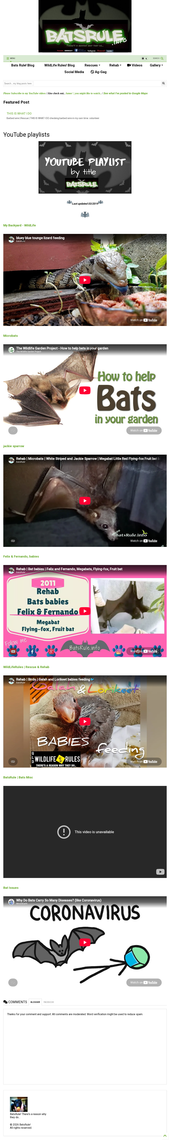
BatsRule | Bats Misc (18, 777)
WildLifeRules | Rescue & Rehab (26, 667)
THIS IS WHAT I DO (19, 113)
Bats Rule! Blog (22, 65)
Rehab (114, 65)
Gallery (155, 65)
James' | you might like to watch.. (83, 93)
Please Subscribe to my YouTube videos (24, 93)
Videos (136, 65)
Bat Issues (10, 888)
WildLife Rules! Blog (59, 65)
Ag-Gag (100, 72)
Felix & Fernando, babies (21, 556)
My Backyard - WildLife (19, 225)
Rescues (91, 65)
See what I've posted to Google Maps (125, 93)
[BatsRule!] (85, 50)
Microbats (10, 336)
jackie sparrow (13, 446)
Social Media (74, 72)
